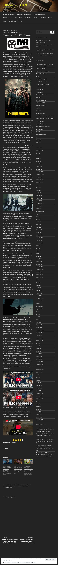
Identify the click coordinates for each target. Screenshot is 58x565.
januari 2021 (39, 327)
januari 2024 (39, 232)
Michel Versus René (8, 17)
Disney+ (50, 17)
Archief (37, 76)
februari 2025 (39, 198)
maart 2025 (39, 195)
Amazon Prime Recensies (42, 73)
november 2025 (39, 174)
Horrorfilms (38, 97)
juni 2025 (38, 187)
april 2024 (38, 224)
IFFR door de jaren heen (41, 100)
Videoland (38, 142)
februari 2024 (39, 229)
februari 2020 (39, 356)
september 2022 (40, 274)
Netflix (35, 17)
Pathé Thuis (43, 17)
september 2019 (40, 369)
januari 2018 (39, 417)
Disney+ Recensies (40, 87)
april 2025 (38, 192)
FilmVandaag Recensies (39, 14)
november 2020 (40, 332)
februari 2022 (39, 293)
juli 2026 (38, 153)
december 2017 (39, 419)
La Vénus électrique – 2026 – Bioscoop (45, 53)
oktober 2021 (39, 303)
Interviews (38, 110)
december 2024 (39, 203)
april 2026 (38, 161)
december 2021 (39, 298)
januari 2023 (39, 264)
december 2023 (39, 235)
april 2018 (38, 409)
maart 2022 (39, 290)
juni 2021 (38, 314)
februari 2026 (39, 166)
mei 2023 (38, 253)
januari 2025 (39, 200)
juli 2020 (38, 343)
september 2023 (40, 243)
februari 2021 (39, 324)
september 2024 (40, 211)
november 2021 (39, 301)
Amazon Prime (18, 17)
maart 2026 (39, 163)
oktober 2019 (39, 367)
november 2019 (39, 364)
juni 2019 (38, 377)
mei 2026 (38, 158)
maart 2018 (39, 411)
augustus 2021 (39, 309)
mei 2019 (38, 380)
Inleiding (38, 108)
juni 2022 (38, 282)
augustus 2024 (39, 214)
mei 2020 (38, 348)
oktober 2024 (39, 208)
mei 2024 (38, 221)
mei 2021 (38, 316)
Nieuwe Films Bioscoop (8, 14)
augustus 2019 (39, 372)
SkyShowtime (28, 17)
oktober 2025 (39, 177)
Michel (16, 30)
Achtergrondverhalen (41, 68)
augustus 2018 (39, 398)
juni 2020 (38, 345)
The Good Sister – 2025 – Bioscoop (44, 56)
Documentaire (39, 89)
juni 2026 (38, 156)
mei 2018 (38, 406)
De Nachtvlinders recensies (42, 84)
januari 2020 (39, 359)
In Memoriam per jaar (41, 105)
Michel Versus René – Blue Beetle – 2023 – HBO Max (18, 468)
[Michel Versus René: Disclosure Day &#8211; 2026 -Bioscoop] (7, 461)
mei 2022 (38, 285)
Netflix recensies (40, 121)
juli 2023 (38, 248)
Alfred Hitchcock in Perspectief (43, 71)
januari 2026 (39, 169)
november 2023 (39, 237)
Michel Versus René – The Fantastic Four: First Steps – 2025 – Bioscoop (28, 469)
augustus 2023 (39, 245)
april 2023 (38, 256)
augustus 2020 (39, 340)
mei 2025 (38, 190)
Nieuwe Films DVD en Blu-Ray (24, 14)
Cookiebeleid (33, 562)
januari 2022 (39, 295)
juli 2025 (38, 185)
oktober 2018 (39, 396)
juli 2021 (38, 311)
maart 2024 (39, 227)
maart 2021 (38, 322)
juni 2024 (38, 219)
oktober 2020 (39, 335)
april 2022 (38, 287)
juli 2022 (38, 280)
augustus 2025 (39, 182)
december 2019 (39, 361)
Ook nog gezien (39, 129)
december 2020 (40, 330)
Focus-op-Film (15, 4)
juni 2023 (38, 251)
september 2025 (40, 179)
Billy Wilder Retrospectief (42, 79)
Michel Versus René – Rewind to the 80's (45, 116)
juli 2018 (38, 401)
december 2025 (39, 171)
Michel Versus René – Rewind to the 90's (45, 118)
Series (4, 21)
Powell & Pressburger (41, 134)
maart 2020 (39, 353)
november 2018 (39, 393)
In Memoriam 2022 (40, 102)
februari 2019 (39, 388)
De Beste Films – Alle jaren (15, 21)
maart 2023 (39, 258)
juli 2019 (38, 374)
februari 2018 (39, 414)
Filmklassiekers (39, 92)
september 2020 (40, 338)
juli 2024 (38, 216)
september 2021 (40, 306)
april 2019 (38, 382)
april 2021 (38, 319)
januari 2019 (39, 390)
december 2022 (39, 266)
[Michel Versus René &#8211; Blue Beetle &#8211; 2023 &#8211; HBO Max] (18, 461)
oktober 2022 (39, 272)
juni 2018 (38, 403)
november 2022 (39, 269)
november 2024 (39, 206)
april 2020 (38, 351)
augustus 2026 (39, 150)
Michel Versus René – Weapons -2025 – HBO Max (44, 448)
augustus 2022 (39, 277)
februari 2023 (39, 261)
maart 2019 (39, 385)
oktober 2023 (39, 240)
